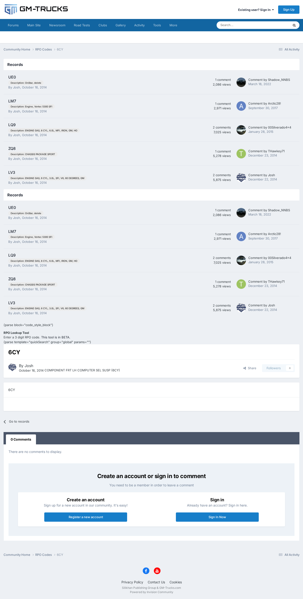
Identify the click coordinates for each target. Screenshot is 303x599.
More (173, 25)
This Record (275, 25)
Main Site (34, 25)
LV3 (11, 172)
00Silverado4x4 (279, 127)
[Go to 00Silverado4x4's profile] (241, 130)
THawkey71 (276, 151)
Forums (13, 25)
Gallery (121, 25)
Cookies (175, 582)
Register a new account (86, 517)
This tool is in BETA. (55, 337)
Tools (157, 25)
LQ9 (12, 124)
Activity (139, 25)
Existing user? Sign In (255, 10)
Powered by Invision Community (151, 592)
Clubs (102, 25)
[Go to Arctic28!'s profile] (241, 106)
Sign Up (288, 9)
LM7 (12, 101)
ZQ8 (12, 148)
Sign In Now (217, 517)
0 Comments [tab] (21, 439)
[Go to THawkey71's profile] (241, 153)
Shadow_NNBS (279, 80)
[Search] (294, 25)
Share (251, 368)
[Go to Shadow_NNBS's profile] (241, 82)
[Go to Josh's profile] (241, 177)
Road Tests (82, 25)
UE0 (12, 77)
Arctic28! (274, 103)
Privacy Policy (132, 582)
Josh (16, 87)
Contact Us (156, 582)
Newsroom (57, 25)
